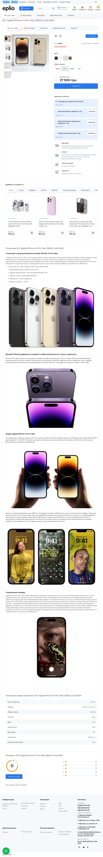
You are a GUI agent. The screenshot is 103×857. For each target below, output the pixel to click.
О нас (5, 808)
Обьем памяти (59, 64)
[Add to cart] (32, 233)
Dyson (61, 808)
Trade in (24, 808)
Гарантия (22, 2)
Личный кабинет (46, 832)
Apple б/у (43, 804)
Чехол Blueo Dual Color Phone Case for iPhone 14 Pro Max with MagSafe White (20, 224)
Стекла (21, 190)
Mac (60, 806)
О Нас (39, 2)
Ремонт (14, 2)
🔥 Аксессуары (26, 15)
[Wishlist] (60, 36)
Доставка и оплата (50, 2)
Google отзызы (26, 832)
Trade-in (6, 2)
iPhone (42, 806)
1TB (79, 68)
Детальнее (59, 105)
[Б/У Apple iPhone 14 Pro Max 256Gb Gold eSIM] (30, 53)
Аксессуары (63, 811)
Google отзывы (64, 2)
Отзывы (71, 15)
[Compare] (56, 36)
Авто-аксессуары (69, 190)
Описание (40, 15)
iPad (60, 803)
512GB (72, 68)
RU (96, 2)
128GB (57, 68)
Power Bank (85, 190)
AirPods (43, 190)
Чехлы (11, 190)
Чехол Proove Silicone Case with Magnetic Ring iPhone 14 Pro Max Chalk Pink (51, 224)
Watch (42, 809)
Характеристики (56, 15)
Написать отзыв (14, 776)
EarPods (55, 190)
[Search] (53, 8)
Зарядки (32, 190)
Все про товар (9, 15)
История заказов (65, 832)
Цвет (56, 53)
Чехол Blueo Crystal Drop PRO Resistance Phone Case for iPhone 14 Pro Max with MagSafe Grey (82, 224)
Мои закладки (64, 834)
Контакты (31, 2)
